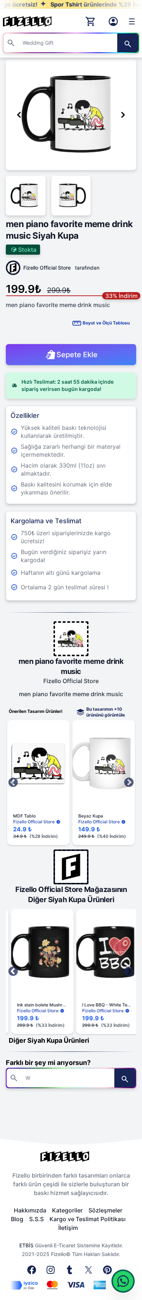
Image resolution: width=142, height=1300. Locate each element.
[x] (90, 1272)
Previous (13, 782)
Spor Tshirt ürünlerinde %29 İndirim (86, 4)
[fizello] (71, 1156)
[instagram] (52, 1272)
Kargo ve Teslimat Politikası (88, 1219)
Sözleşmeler (105, 1210)
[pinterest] (109, 1272)
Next (129, 782)
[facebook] (33, 1272)
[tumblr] (71, 1272)
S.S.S (36, 1219)
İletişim (68, 1227)
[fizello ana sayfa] (34, 21)
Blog (17, 1219)
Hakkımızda (30, 1210)
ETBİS (26, 1245)
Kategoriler (67, 1210)
